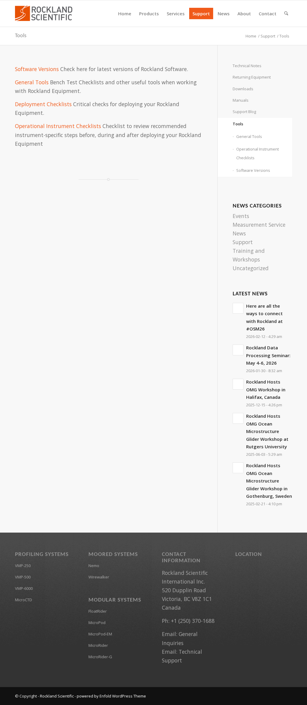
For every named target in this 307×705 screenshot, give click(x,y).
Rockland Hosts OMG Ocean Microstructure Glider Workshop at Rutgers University (267, 431)
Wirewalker (98, 577)
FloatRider (97, 611)
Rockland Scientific (57, 696)
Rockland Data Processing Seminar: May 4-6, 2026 (268, 355)
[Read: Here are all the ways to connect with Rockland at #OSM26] (238, 308)
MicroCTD (23, 599)
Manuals (241, 100)
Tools (20, 36)
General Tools (32, 82)
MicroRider (98, 645)
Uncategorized (251, 268)
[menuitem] (124, 13)
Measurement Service (259, 224)
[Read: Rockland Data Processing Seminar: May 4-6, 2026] (238, 350)
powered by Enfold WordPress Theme (111, 696)
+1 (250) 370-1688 (193, 620)
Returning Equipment (252, 77)
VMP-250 (23, 565)
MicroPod (97, 622)
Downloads (243, 88)
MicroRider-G (100, 656)
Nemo (93, 565)
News (239, 233)
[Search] (286, 13)
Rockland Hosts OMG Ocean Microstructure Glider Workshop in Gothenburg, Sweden (269, 480)
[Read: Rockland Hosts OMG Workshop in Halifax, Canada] (238, 384)
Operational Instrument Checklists (58, 126)
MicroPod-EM (100, 634)
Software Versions (37, 69)
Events (241, 216)
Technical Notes (247, 65)
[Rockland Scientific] (43, 13)
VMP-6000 (24, 588)
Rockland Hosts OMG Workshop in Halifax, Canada (265, 389)
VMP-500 (23, 577)
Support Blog (244, 111)
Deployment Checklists (43, 104)
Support (243, 242)
